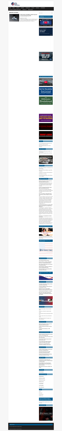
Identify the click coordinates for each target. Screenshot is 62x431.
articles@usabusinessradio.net (45, 143)
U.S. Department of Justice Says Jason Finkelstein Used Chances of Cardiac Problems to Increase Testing (46, 360)
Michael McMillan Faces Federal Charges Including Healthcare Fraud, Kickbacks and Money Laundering (45, 364)
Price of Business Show (43, 178)
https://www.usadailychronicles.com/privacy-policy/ (15, 426)
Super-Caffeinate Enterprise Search (44, 260)
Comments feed (41, 394)
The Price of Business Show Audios (15, 9)
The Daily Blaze (42, 321)
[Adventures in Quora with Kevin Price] (46, 235)
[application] (46, 22)
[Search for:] (46, 13)
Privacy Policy (30, 9)
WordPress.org (41, 395)
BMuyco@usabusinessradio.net (43, 145)
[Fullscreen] (51, 25)
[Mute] (50, 25)
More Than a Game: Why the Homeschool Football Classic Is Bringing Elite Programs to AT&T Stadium (45, 293)
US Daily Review (42, 281)
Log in (40, 391)
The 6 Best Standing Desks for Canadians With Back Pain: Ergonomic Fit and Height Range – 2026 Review (45, 205)
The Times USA (42, 357)
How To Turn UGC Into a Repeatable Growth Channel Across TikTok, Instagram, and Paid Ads (45, 194)
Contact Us (24, 9)
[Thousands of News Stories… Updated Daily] (46, 279)
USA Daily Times (42, 347)
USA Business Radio (43, 258)
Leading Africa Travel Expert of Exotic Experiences (45, 172)
